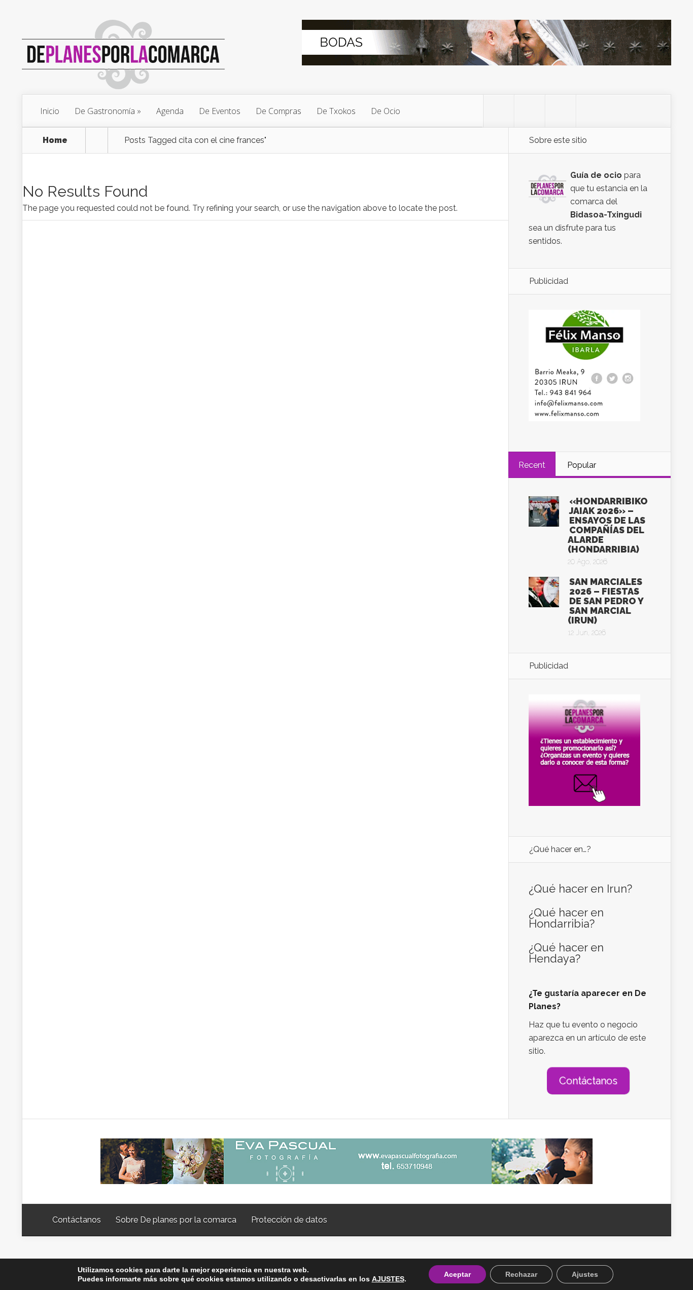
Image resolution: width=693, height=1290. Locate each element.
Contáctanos (588, 1081)
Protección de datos (289, 1220)
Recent (531, 465)
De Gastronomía (105, 111)
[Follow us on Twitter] (498, 111)
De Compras (278, 111)
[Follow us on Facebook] (529, 111)
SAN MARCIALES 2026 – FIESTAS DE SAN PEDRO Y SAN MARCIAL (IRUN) (605, 600)
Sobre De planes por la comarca (176, 1220)
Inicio (49, 111)
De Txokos (336, 111)
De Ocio (385, 111)
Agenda (170, 111)
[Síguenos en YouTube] (591, 111)
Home (55, 140)
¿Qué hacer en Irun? (580, 888)
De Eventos (219, 111)
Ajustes (585, 1274)
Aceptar (457, 1274)
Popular (581, 465)
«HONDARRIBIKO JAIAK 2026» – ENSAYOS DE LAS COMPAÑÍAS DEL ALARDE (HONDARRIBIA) (608, 525)
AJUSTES (388, 1279)
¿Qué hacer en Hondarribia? (566, 918)
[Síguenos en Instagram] (560, 111)
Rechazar (521, 1274)
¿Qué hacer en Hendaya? (566, 953)
